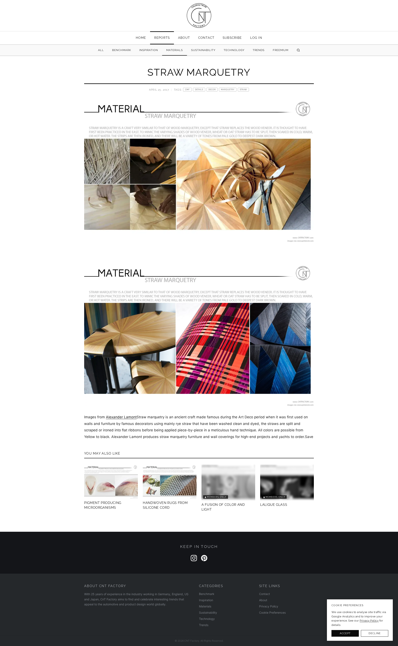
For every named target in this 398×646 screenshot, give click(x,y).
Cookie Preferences (272, 612)
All (101, 50)
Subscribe (232, 37)
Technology (234, 50)
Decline (375, 633)
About (184, 37)
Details (199, 90)
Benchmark (121, 50)
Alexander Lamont (121, 417)
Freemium (280, 50)
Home (141, 37)
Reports (162, 37)
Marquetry (227, 90)
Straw (243, 90)
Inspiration (148, 50)
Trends (259, 50)
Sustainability (203, 50)
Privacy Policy (268, 606)
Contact (206, 37)
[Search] (298, 50)
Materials (174, 50)
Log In (256, 37)
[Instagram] (194, 558)
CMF (187, 90)
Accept (345, 633)
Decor (212, 90)
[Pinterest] (204, 558)
